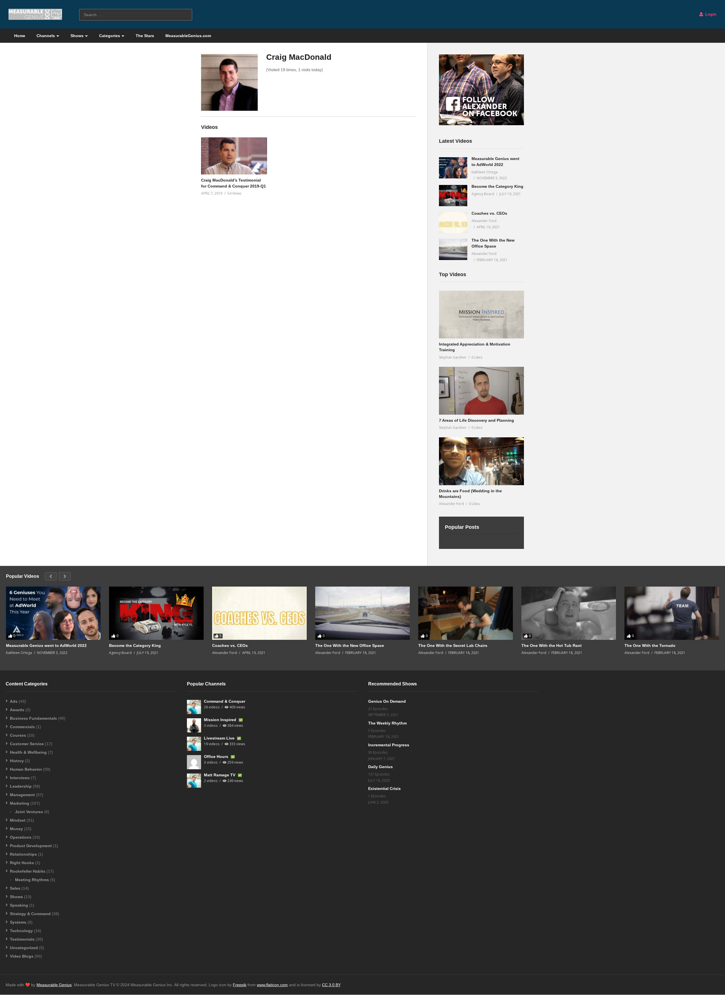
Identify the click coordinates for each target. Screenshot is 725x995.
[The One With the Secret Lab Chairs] (465, 613)
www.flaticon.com (272, 985)
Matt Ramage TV (220, 775)
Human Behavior (26, 769)
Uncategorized (24, 947)
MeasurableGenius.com (188, 35)
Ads (14, 701)
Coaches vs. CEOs (489, 213)
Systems (18, 922)
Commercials (22, 727)
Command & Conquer (224, 701)
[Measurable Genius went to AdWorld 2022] (453, 167)
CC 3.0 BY (331, 985)
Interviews (20, 777)
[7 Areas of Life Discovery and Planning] (481, 391)
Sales (15, 888)
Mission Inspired (220, 719)
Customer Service (27, 744)
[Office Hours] (194, 762)
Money (16, 828)
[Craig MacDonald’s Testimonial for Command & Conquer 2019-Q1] (234, 155)
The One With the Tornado (649, 645)
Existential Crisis (384, 789)
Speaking (19, 905)
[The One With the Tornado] (671, 613)
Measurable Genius (54, 985)
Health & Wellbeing (28, 752)
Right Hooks (22, 862)
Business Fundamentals (33, 718)
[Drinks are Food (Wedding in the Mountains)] (481, 461)
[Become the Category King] (453, 195)
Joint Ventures (29, 811)
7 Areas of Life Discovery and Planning (476, 420)
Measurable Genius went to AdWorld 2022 (46, 645)
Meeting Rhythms (32, 879)
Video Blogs (21, 956)
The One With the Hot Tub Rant (551, 645)
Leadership (21, 786)
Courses (18, 735)
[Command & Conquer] (194, 707)
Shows (77, 35)
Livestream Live (220, 738)
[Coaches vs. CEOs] (453, 222)
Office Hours (216, 756)
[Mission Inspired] (194, 725)
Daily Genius (380, 766)
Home (19, 35)
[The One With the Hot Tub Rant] (568, 613)
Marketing (19, 803)
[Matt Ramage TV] (194, 781)
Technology (21, 930)
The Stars (145, 35)
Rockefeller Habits (27, 871)
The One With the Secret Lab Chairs (452, 645)
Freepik (239, 985)
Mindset (17, 820)
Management (22, 794)
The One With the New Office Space (349, 645)
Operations (20, 837)
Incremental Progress (388, 745)
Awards (17, 710)
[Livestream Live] (194, 744)
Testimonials (22, 939)
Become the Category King (497, 186)
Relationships (23, 854)
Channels (46, 35)
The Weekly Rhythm (387, 723)
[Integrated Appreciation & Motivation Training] (481, 314)
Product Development (31, 845)
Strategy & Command (30, 913)
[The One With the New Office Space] (453, 249)
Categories (109, 35)
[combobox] (135, 15)
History (17, 760)
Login (710, 14)
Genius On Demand (387, 701)
